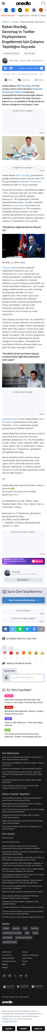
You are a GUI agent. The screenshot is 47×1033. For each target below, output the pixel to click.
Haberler (5, 22)
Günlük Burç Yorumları (12, 933)
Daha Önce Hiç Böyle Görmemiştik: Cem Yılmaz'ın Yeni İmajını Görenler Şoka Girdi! (24, 701)
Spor (7, 730)
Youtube (34, 928)
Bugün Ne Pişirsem (23, 937)
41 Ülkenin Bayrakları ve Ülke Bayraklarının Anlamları (23, 907)
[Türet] (33, 10)
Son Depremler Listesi (11, 842)
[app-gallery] (38, 986)
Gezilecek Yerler (9, 942)
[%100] (20, 10)
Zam (25, 928)
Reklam (5, 964)
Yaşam (8, 719)
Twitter (18, 92)
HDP (33, 85)
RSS (23, 964)
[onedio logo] (22, 1002)
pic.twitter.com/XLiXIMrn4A (15, 519)
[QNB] (27, 10)
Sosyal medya (10, 267)
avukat (20, 274)
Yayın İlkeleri (27, 958)
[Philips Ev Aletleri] (6, 10)
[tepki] (4, 653)
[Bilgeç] (40, 10)
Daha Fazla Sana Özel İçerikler (22, 600)
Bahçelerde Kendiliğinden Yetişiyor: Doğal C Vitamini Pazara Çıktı (24, 712)
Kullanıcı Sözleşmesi (30, 955)
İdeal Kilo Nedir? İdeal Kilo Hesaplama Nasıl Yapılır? (22, 892)
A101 (27, 933)
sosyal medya (18, 205)
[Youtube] (21, 976)
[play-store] (23, 986)
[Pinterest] (26, 976)
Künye (24, 961)
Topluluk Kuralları (9, 961)
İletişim (5, 967)
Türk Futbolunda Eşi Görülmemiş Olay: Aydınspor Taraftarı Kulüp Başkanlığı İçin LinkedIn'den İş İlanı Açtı (23, 735)
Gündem (15, 22)
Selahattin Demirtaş (11, 53)
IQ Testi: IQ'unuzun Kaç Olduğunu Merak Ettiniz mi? (22, 917)
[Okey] (13, 10)
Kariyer (25, 952)
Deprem (16, 928)
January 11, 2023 (10, 525)
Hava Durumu (7, 838)
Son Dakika (7, 937)
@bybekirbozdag (14, 516)
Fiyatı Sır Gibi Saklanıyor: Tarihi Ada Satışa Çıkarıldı (24, 723)
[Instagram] (4, 976)
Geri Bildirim (7, 955)
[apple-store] (9, 986)
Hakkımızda (6, 952)
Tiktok (35, 933)
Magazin (9, 696)
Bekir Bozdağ (29, 53)
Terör (5, 193)
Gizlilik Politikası (8, 958)
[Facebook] (10, 976)
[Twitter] (15, 976)
